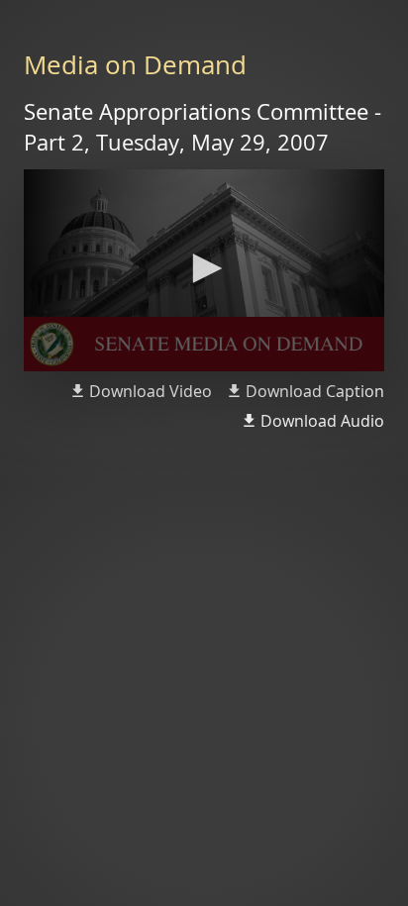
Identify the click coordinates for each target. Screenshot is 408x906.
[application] (204, 270)
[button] (204, 268)
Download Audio (322, 421)
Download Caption (315, 391)
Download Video (150, 391)
